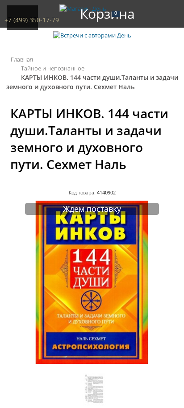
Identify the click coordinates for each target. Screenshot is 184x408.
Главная (22, 59)
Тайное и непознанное (52, 68)
